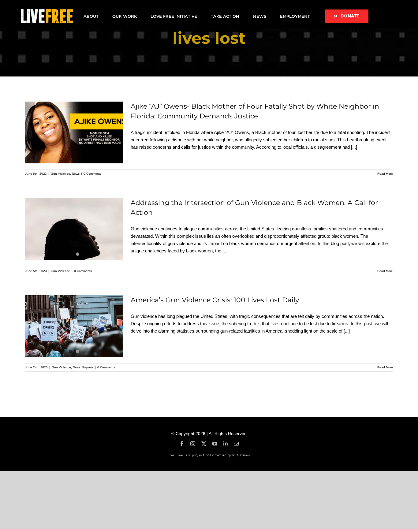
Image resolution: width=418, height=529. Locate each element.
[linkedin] (225, 443)
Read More (385, 173)
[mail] (236, 443)
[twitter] (203, 443)
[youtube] (214, 443)
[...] (354, 147)
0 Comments (92, 173)
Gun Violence (60, 173)
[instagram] (192, 443)
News (76, 173)
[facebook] (181, 443)
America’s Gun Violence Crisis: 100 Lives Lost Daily (215, 300)
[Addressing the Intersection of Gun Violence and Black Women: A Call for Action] (74, 229)
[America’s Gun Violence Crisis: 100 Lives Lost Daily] (74, 326)
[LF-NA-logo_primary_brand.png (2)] (47, 11)
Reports (87, 367)
